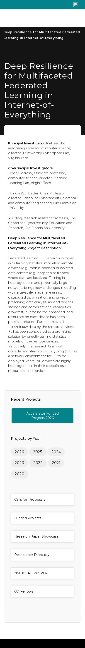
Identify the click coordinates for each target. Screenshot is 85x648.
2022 (38, 463)
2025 (37, 452)
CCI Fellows (23, 591)
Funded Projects (27, 518)
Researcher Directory (31, 555)
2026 (19, 452)
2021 (56, 463)
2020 (19, 474)
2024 (56, 452)
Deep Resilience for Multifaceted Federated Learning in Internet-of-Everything (41, 35)
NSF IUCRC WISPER (31, 573)
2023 (19, 463)
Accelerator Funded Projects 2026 (43, 415)
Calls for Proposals (29, 499)
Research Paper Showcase (36, 536)
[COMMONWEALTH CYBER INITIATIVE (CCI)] (33, 18)
